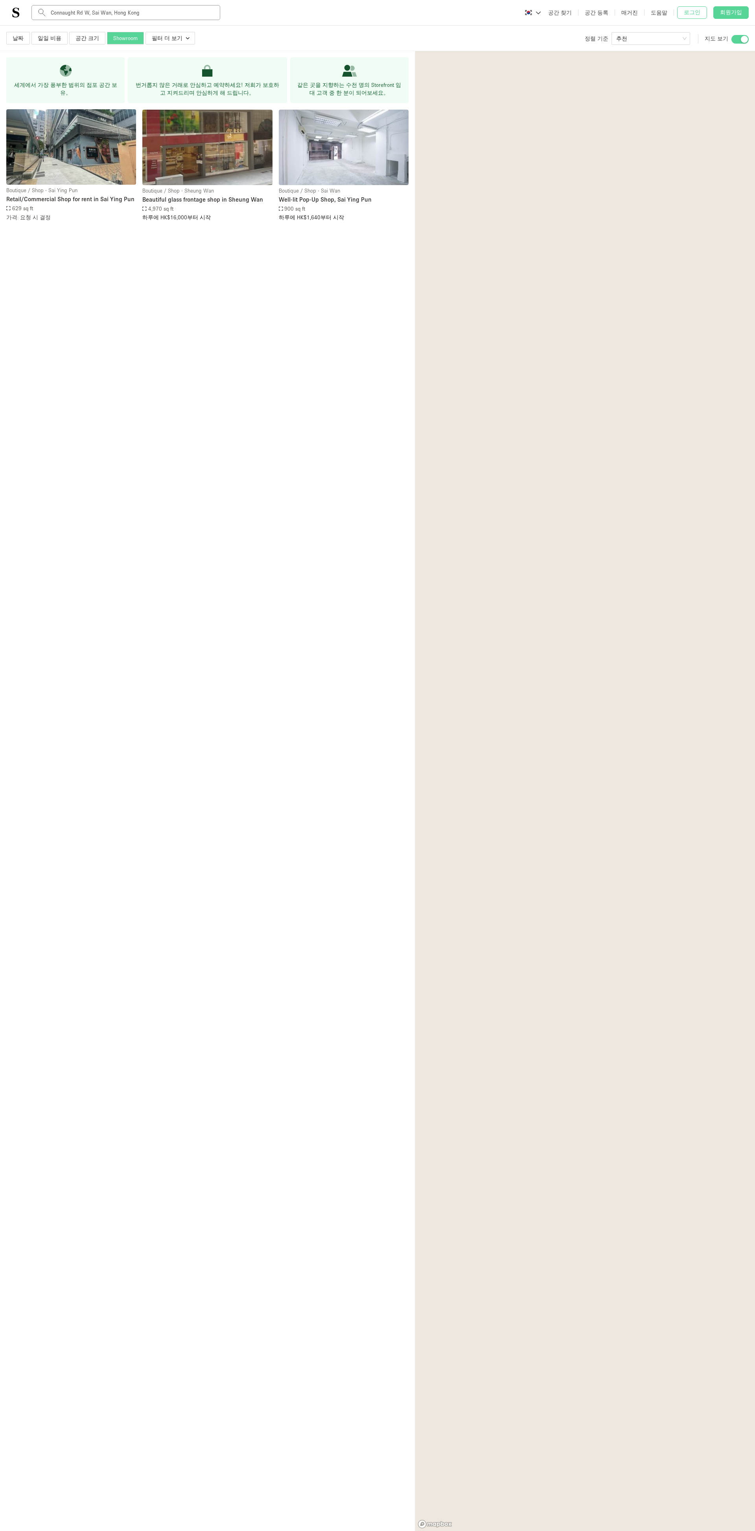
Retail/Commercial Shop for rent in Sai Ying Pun (70, 198)
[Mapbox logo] (435, 1524)
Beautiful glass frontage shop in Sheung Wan (202, 199)
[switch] (740, 39)
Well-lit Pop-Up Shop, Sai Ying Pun (325, 199)
